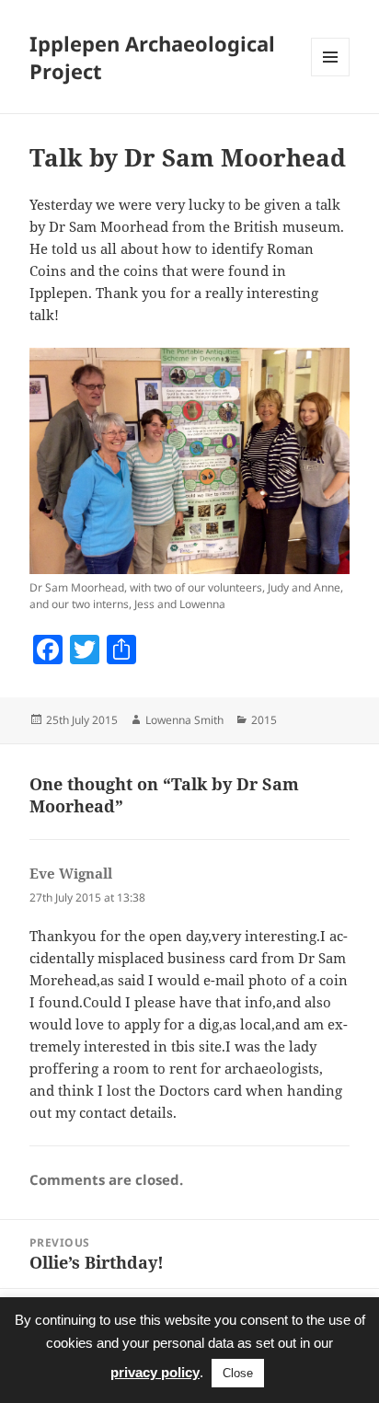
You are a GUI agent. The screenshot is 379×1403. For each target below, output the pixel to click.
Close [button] (238, 1373)
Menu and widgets (331, 75)
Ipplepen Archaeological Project (152, 57)
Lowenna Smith (184, 720)
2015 (264, 720)
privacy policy (155, 1372)
